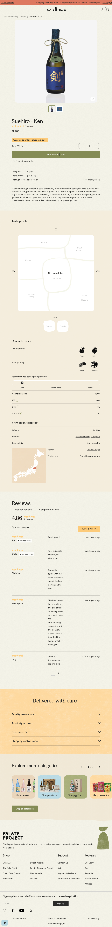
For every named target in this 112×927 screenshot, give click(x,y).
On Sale (33, 878)
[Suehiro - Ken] (56, 61)
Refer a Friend (91, 878)
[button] (56, 126)
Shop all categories (25, 808)
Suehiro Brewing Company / (17, 16)
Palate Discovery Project (41, 868)
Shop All (6, 862)
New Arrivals (36, 873)
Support (62, 855)
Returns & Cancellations (68, 878)
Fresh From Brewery (12, 873)
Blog (87, 868)
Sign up (60, 903)
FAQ (59, 868)
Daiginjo (96, 430)
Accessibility (93, 918)
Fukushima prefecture (90, 456)
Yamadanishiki (93, 443)
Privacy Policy (19, 918)
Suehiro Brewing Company (88, 436)
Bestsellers (8, 878)
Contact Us (62, 862)
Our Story (89, 862)
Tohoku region (93, 449)
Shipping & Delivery (66, 873)
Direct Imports (37, 862)
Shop (6, 855)
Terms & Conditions (56, 918)
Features (90, 855)
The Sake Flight (10, 868)
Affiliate (88, 883)
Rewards (89, 873)
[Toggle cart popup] (107, 9)
